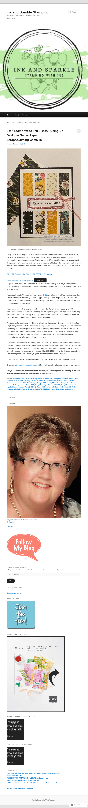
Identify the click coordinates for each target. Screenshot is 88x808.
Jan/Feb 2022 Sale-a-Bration (46, 389)
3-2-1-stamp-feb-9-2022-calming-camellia (20, 280)
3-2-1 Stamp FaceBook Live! (59, 379)
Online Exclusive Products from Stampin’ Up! (23, 780)
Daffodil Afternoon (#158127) (53, 381)
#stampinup (17, 379)
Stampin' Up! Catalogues (69, 383)
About (17, 115)
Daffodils (18, 389)
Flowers (24, 389)
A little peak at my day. (15, 775)
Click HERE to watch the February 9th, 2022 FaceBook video (29, 274)
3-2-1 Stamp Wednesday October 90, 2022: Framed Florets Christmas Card (33, 783)
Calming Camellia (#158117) (34, 381)
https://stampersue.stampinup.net (27, 365)
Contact (25, 115)
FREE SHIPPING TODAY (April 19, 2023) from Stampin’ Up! (27, 778)
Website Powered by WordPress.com (44, 800)
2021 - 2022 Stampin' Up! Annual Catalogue (35, 379)
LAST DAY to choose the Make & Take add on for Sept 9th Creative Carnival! (33, 773)
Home (9, 115)
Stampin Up (60, 389)
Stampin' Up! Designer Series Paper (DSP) (20, 385)
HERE (44, 295)
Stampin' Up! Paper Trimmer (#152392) (47, 385)
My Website (10, 522)
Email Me (10, 527)
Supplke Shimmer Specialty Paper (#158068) (21, 387)
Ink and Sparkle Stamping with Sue (20, 788)
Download (40, 280)
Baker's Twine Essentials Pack (65, 387)
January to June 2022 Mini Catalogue (24, 383)
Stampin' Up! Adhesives (52, 383)
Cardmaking (11, 389)
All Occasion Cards (48, 387)
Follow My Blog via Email (16, 567)
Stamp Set (40, 383)
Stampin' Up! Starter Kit (68, 385)
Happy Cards (32, 389)
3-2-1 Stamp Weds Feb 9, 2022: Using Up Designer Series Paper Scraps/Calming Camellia (35, 135)
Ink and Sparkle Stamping (27, 12)
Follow (11, 581)
